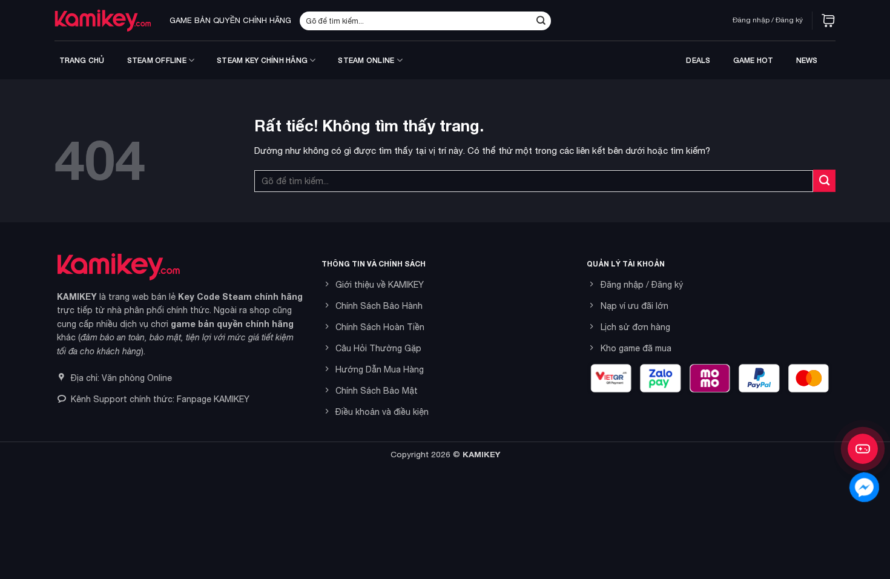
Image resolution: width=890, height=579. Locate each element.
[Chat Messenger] (864, 487)
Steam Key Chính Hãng (262, 60)
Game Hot (753, 60)
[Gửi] (540, 20)
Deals (698, 60)
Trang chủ (82, 60)
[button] (828, 20)
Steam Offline (156, 60)
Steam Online (366, 60)
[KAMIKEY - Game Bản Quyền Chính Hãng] (102, 20)
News (807, 60)
